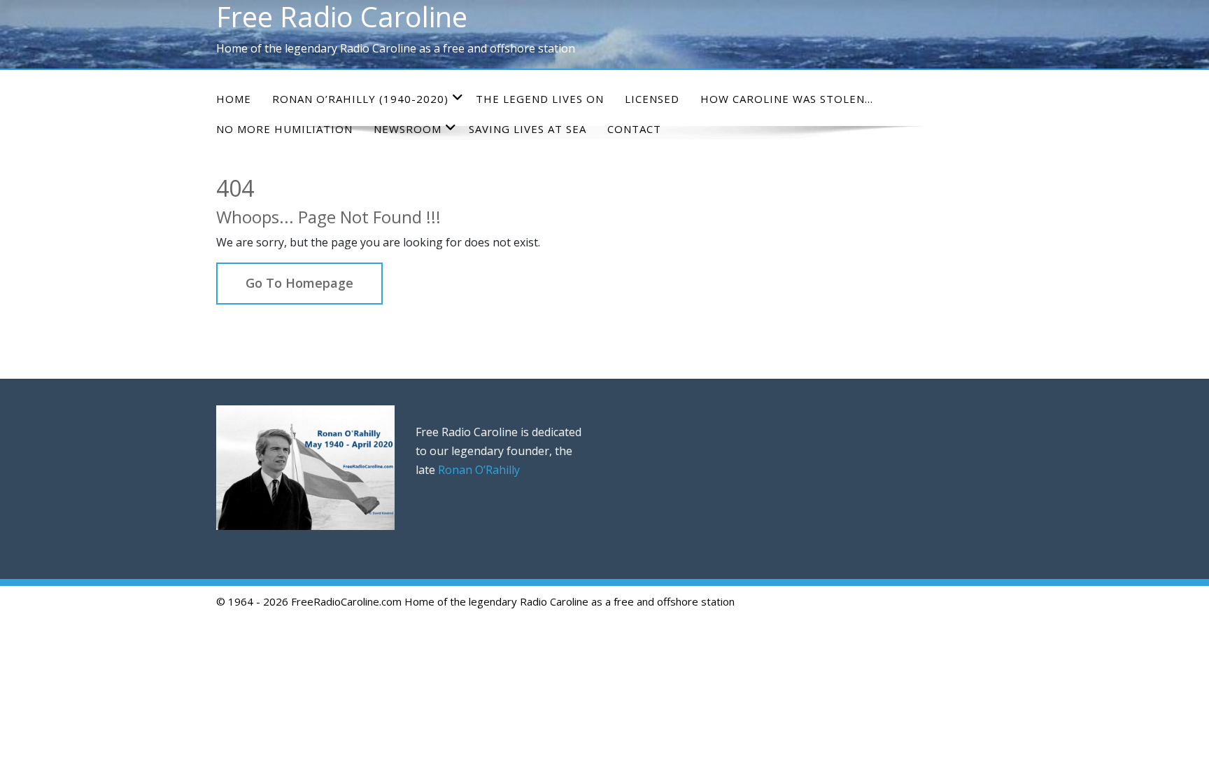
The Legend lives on (540, 99)
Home (233, 99)
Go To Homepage (299, 282)
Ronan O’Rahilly (479, 469)
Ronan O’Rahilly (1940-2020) (360, 99)
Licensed (652, 99)
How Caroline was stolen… (786, 99)
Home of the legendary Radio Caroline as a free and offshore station (569, 601)
